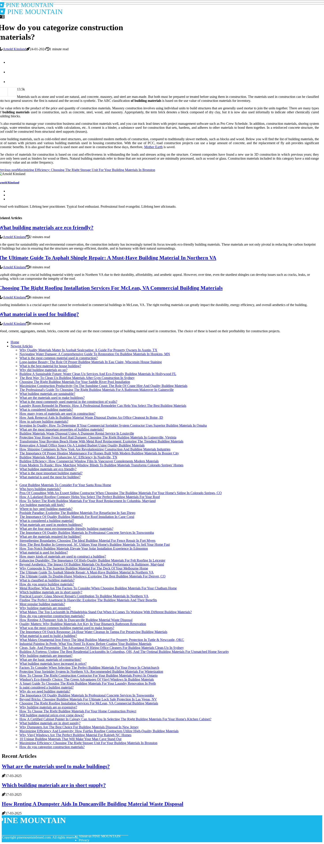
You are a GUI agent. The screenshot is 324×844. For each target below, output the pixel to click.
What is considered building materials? (46, 409)
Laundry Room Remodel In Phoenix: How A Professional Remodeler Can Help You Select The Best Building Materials (102, 405)
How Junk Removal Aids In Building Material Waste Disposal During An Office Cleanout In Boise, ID (91, 417)
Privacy (84, 840)
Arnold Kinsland (14, 49)
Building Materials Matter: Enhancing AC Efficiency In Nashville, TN (68, 457)
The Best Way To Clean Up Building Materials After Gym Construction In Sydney (77, 378)
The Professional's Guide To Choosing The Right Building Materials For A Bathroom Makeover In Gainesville (96, 390)
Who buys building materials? (40, 489)
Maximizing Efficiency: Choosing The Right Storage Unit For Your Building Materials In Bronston (88, 743)
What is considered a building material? (46, 521)
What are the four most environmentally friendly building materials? (66, 528)
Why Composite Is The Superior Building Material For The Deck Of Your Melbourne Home (83, 568)
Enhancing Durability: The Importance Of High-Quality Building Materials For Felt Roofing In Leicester (92, 560)
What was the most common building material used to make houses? (66, 628)
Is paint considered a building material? (46, 687)
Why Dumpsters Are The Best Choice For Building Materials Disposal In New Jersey (79, 727)
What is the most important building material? (50, 473)
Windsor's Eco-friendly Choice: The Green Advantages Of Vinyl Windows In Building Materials (86, 679)
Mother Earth (153, 147)
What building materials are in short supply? (49, 723)
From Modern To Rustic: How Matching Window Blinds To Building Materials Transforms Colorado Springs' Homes (101, 465)
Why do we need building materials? (44, 691)
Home (15, 342)
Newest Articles (22, 346)
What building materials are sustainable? (47, 394)
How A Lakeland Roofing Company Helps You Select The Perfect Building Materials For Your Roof (89, 497)
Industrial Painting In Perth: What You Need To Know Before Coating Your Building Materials (85, 644)
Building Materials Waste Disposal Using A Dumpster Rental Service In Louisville (76, 433)
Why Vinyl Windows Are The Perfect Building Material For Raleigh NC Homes (75, 735)
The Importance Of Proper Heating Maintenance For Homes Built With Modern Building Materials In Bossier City (99, 453)
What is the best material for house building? (50, 366)
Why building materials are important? (46, 655)
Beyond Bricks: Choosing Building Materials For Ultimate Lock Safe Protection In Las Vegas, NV (88, 699)
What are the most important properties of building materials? (61, 429)
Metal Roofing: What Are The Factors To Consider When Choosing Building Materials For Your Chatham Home (98, 588)
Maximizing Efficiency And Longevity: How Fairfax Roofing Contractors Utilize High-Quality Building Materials (99, 731)
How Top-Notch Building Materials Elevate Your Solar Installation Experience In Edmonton (83, 548)
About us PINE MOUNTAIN (100, 836)
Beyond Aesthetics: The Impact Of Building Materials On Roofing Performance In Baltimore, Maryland (91, 564)
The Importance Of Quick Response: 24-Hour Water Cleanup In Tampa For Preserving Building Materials (93, 632)
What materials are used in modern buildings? (51, 525)
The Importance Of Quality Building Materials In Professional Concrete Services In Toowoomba (86, 532)
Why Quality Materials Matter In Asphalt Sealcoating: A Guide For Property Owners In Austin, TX (88, 350)
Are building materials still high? (42, 505)
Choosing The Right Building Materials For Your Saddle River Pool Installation (74, 382)
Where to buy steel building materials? (46, 509)
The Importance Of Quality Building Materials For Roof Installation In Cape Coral (76, 517)
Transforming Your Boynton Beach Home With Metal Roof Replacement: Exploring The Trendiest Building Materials (101, 441)
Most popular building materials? (42, 604)
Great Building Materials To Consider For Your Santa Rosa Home (65, 485)
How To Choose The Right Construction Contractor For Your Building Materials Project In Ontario (88, 675)
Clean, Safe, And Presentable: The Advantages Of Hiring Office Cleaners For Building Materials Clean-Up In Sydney (101, 648)
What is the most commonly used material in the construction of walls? (68, 401)
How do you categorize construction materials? (52, 616)
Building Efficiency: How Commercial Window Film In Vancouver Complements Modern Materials (89, 461)
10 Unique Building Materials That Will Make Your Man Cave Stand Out (70, 739)
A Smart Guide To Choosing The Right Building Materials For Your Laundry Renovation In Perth (87, 683)
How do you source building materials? (46, 584)
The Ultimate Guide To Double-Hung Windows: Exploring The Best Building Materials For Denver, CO (92, 576)
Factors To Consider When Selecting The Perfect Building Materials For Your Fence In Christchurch (89, 667)
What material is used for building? (43, 552)
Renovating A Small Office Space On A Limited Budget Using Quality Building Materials (82, 445)
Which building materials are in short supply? (50, 592)
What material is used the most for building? (49, 477)
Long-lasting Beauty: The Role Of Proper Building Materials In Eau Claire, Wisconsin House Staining (90, 362)
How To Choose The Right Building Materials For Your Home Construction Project (77, 711)
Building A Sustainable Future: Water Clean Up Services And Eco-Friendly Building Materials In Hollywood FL (97, 374)
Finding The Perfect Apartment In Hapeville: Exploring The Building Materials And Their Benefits (88, 600)
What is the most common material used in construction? (58, 358)
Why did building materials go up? (43, 370)
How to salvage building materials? (43, 421)
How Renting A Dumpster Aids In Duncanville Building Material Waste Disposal (75, 620)
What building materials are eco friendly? (47, 469)
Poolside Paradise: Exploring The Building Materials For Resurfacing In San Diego (77, 513)
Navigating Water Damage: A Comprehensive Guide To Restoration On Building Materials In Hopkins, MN (94, 354)
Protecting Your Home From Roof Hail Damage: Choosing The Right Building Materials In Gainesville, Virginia (97, 437)
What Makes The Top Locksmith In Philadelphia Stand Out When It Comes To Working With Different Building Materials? (105, 612)
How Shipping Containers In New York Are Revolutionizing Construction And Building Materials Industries (94, 449)
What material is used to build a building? (48, 636)
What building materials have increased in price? (53, 663)
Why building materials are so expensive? (48, 707)
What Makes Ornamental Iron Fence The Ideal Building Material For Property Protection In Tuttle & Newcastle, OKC (101, 640)
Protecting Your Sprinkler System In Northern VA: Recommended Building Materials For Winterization (91, 671)
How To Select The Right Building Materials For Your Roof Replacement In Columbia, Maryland (87, 501)
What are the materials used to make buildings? (52, 398)
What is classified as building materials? (46, 580)
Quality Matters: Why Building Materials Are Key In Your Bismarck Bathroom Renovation (82, 624)
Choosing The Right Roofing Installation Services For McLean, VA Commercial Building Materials (88, 703)
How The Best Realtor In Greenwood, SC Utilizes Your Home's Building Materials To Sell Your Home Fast (94, 544)
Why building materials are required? (45, 608)
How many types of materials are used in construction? (57, 413)
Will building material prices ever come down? (51, 715)
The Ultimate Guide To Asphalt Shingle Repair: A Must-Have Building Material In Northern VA (86, 572)
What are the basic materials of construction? (50, 659)
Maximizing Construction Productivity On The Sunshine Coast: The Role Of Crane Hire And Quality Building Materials (103, 386)
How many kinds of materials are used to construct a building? (62, 556)
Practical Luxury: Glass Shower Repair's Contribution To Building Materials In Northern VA (84, 596)
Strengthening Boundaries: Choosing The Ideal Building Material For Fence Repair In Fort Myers (87, 540)
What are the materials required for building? (50, 536)
